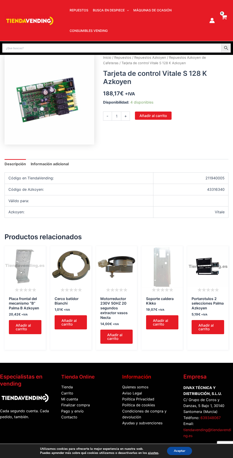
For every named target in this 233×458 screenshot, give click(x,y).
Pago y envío (72, 411)
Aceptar (179, 451)
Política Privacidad (138, 399)
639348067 (210, 417)
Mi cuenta (69, 399)
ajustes (153, 453)
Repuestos (122, 58)
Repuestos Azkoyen (150, 58)
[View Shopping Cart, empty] (223, 20)
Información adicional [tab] (50, 164)
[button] (127, 10)
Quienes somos (135, 387)
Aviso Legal (132, 393)
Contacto (69, 417)
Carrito (67, 393)
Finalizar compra (75, 405)
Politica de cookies (138, 405)
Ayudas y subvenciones (142, 423)
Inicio (107, 58)
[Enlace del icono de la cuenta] (212, 20)
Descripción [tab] (15, 164)
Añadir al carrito (153, 115)
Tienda (67, 387)
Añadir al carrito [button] (23, 327)
